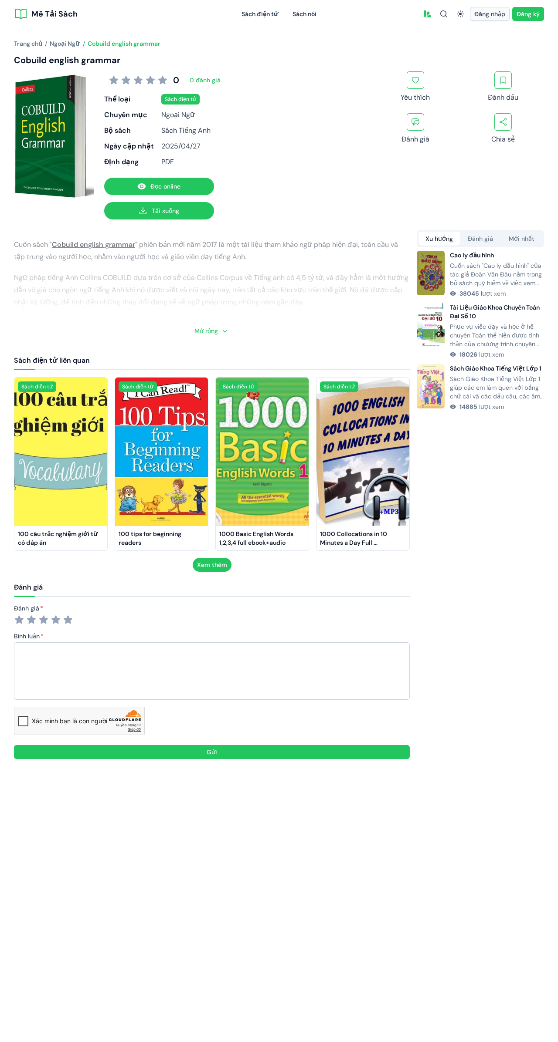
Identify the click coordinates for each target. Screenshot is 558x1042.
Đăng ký (528, 14)
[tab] (439, 239)
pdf (167, 161)
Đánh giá (26, 608)
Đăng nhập (489, 14)
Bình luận (27, 636)
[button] (427, 14)
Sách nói (304, 14)
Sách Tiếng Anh (186, 130)
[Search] (444, 14)
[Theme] (460, 14)
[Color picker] (427, 14)
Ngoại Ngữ (178, 114)
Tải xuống (165, 211)
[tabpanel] (480, 331)
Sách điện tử (260, 14)
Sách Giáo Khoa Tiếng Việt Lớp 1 (495, 368)
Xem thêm (212, 565)
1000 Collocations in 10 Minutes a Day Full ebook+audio (354, 542)
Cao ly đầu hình (472, 255)
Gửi (212, 752)
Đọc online (165, 186)
